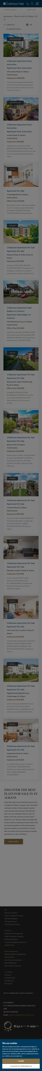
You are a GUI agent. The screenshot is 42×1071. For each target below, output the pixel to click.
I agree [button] (21, 1061)
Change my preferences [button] (21, 1066)
